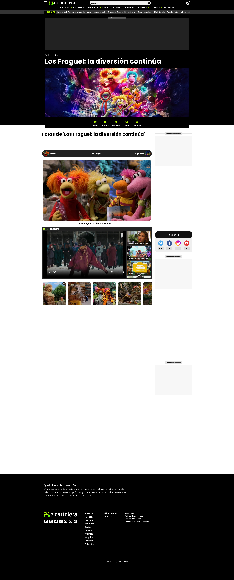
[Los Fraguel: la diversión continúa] (54, 294)
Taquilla (89, 537)
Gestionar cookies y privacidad (138, 521)
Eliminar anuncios (118, 18)
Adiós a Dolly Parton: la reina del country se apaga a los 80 (82, 12)
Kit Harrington (130, 12)
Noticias (64, 7)
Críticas (155, 7)
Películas (93, 7)
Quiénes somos (110, 513)
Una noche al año (145, 12)
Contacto (107, 516)
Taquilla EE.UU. (172, 12)
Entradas (169, 7)
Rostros (142, 7)
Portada (48, 55)
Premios (129, 7)
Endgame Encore (115, 12)
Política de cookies (133, 519)
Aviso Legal (129, 513)
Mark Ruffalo (159, 12)
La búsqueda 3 (186, 12)
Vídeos (117, 7)
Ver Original (96, 153)
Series (105, 7)
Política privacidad (134, 516)
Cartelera (78, 7)
